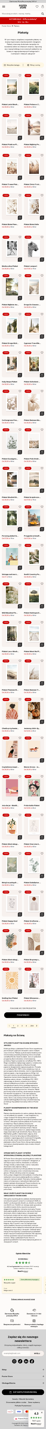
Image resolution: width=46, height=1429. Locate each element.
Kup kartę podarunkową (25, 1392)
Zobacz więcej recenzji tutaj (23, 1299)
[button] (36, 1418)
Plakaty (16, 26)
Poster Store (6, 26)
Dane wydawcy (34, 1402)
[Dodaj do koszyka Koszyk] (20, 98)
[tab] (37, 6)
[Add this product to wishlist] (20, 75)
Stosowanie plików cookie (16, 1402)
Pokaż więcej (23, 1015)
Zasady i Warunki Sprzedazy (23, 1399)
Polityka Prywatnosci (23, 1406)
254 (32, 1026)
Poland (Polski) (23, 1419)
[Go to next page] (37, 1026)
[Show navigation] (3, 6)
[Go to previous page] (9, 1026)
